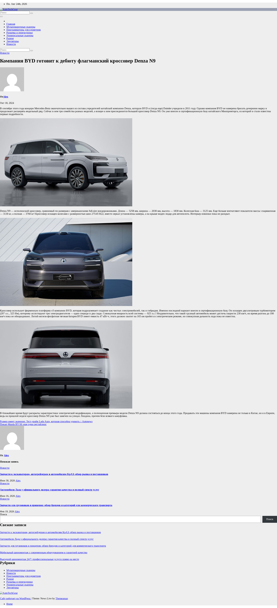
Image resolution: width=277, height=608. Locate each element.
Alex (5, 96)
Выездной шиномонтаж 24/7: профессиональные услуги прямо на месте (39, 559)
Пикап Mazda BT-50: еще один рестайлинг (23, 424)
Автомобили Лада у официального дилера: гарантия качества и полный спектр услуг (49, 489)
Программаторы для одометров (23, 29)
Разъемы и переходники (19, 32)
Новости (11, 44)
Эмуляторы (12, 41)
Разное (10, 38)
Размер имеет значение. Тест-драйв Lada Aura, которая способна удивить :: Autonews (46, 421)
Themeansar (61, 598)
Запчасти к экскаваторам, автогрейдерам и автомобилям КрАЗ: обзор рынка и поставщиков (54, 474)
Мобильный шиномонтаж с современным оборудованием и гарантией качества (43, 552)
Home (9, 604)
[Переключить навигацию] (1, 16)
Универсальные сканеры (19, 35)
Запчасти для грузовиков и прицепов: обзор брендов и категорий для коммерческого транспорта (56, 505)
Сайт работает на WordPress (15, 598)
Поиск (3, 514)
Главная (10, 24)
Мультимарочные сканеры (20, 26)
